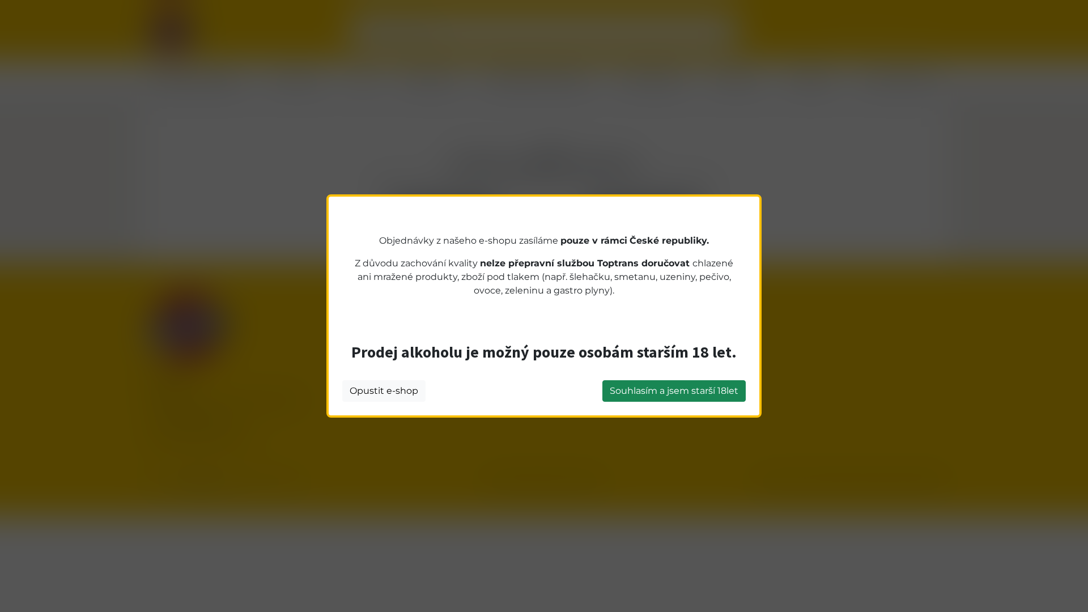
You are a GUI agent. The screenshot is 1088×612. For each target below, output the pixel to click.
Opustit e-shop (384, 390)
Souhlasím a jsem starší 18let (674, 390)
